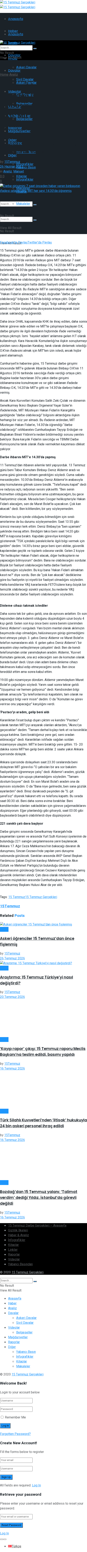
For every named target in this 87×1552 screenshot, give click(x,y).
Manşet (18, 171)
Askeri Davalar (26, 67)
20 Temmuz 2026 (12, 997)
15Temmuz (12, 161)
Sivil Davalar (25, 1322)
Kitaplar (13, 1244)
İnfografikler (24, 179)
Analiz (13, 74)
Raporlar (14, 1254)
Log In (36, 1485)
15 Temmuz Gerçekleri (41, 897)
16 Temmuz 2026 (12, 1068)
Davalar (14, 70)
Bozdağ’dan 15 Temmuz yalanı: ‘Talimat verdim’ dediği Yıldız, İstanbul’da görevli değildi (38, 1197)
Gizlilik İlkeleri (18, 1230)
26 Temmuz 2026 (12, 958)
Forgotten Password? (15, 1434)
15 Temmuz (16, 897)
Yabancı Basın (26, 167)
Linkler (13, 1249)
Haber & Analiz (18, 1235)
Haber (4, 929)
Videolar (14, 1259)
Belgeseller (24, 1332)
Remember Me (15, 1417)
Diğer (12, 1347)
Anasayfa (15, 19)
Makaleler (23, 203)
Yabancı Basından (20, 1264)
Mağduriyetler (19, 131)
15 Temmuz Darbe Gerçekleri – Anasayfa (37, 1225)
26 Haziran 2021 (11, 166)
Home (4, 74)
